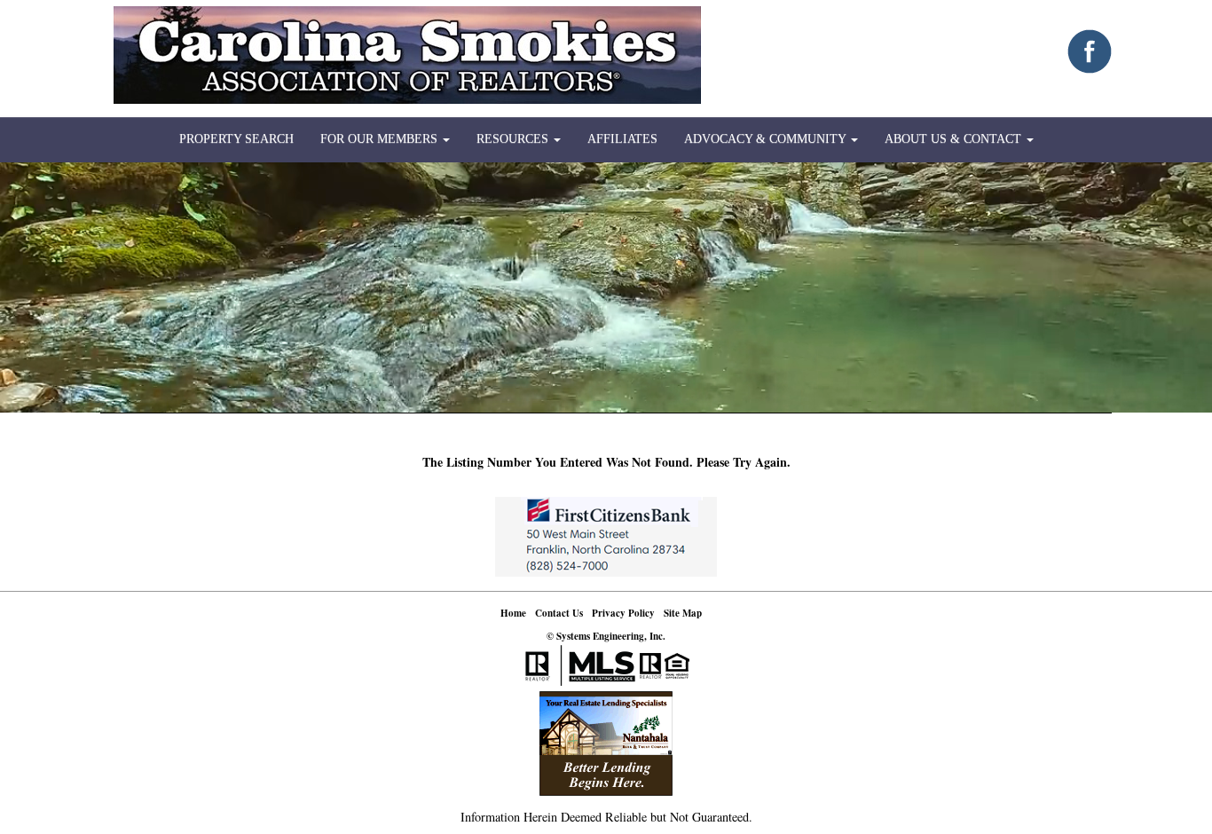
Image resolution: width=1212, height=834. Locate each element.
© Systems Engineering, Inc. (606, 636)
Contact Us (559, 613)
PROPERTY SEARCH (236, 139)
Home (513, 613)
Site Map (683, 613)
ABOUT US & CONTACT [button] (955, 139)
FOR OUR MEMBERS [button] (380, 139)
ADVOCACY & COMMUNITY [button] (766, 139)
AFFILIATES (622, 139)
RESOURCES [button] (514, 139)
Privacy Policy (623, 613)
